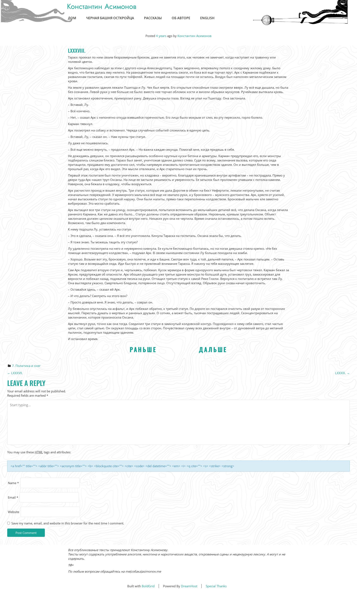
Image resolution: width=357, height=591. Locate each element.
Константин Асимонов (101, 6)
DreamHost (189, 586)
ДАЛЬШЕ (213, 349)
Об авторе (181, 18)
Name (13, 483)
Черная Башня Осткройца (110, 18)
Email (13, 497)
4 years (161, 36)
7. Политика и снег (26, 366)
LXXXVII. (15, 373)
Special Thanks (216, 586)
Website (13, 512)
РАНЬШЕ (143, 349)
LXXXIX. (342, 373)
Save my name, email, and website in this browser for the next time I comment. (67, 523)
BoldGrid (148, 586)
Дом (72, 18)
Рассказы (153, 18)
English (207, 18)
